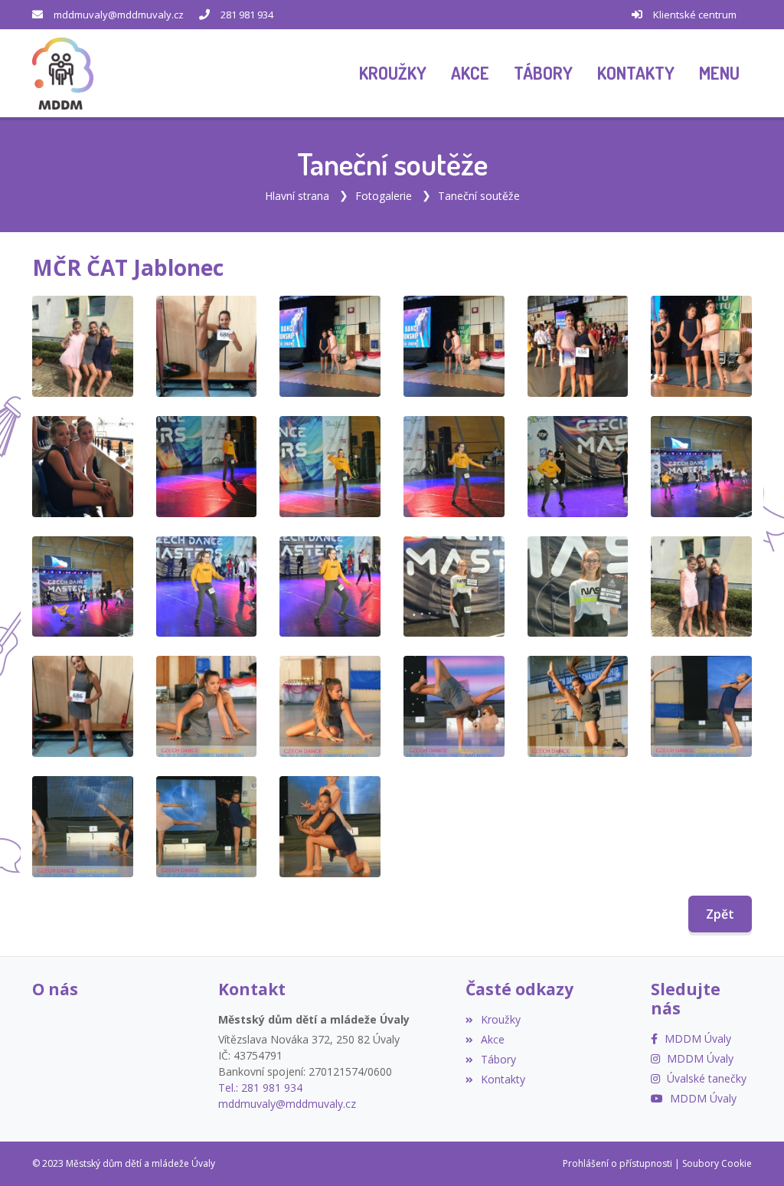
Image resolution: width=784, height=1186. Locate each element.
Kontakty (503, 1079)
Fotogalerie (383, 195)
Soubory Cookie (717, 1163)
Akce (493, 1039)
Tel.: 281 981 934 (260, 1087)
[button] (719, 74)
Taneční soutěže (479, 195)
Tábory (498, 1059)
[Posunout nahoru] (34, 1151)
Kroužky (501, 1019)
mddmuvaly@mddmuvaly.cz (119, 14)
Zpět (720, 914)
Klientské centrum (695, 14)
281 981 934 (246, 14)
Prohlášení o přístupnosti (617, 1163)
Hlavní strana (297, 195)
